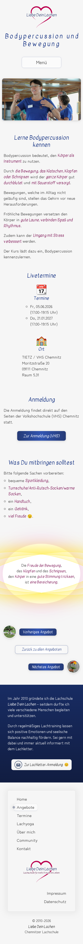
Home (22, 799)
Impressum (56, 893)
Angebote (25, 807)
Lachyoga (25, 823)
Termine (24, 815)
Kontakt (24, 848)
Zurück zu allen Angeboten (41, 649)
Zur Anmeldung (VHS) (41, 436)
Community (27, 840)
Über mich (26, 832)
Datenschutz (55, 901)
